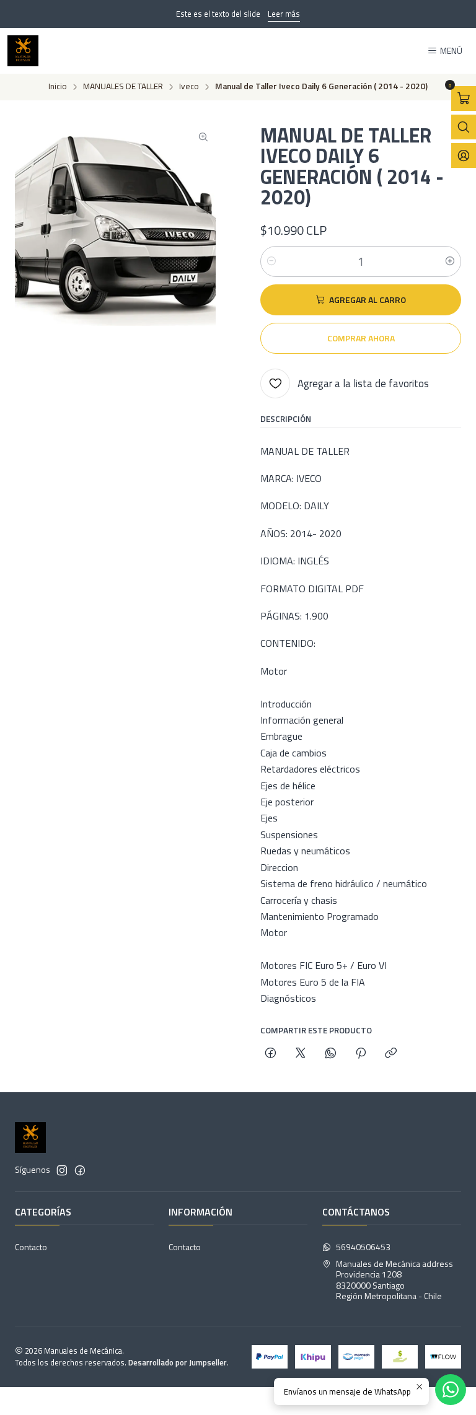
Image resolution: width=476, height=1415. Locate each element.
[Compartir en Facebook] (270, 1054)
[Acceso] (463, 155)
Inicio (57, 86)
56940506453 (363, 1246)
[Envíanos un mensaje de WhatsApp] (450, 1389)
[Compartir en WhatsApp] (330, 1054)
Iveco (189, 86)
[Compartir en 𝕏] (300, 1054)
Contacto (31, 1246)
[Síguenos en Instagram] (62, 1170)
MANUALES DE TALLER (123, 86)
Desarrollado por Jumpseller (177, 1362)
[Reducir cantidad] (271, 261)
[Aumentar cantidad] (450, 261)
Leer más (284, 13)
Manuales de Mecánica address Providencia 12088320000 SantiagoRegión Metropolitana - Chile (394, 1280)
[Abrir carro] (463, 98)
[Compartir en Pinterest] (360, 1054)
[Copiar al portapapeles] (391, 1054)
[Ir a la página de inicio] (22, 50)
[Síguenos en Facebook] (80, 1170)
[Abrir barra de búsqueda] (463, 127)
